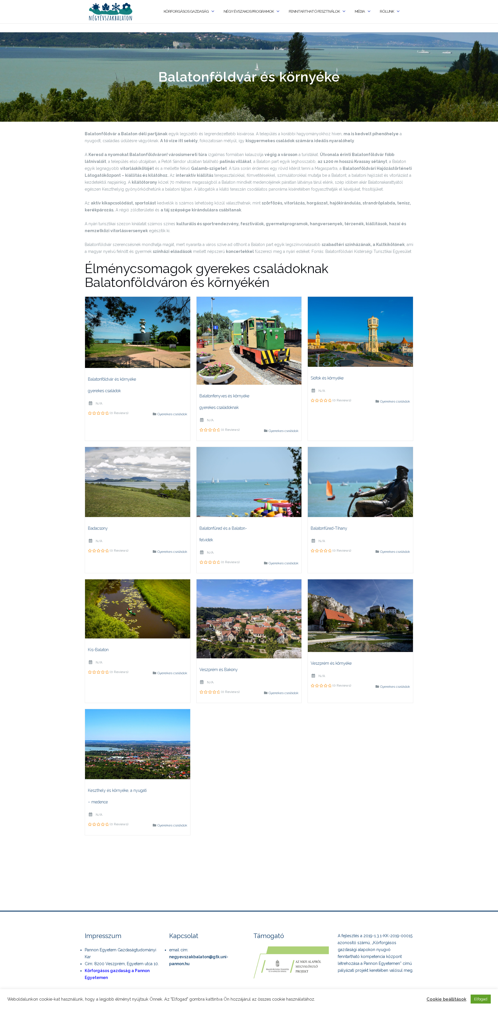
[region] (249, 77)
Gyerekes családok (172, 414)
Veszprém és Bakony (218, 669)
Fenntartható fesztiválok (314, 11)
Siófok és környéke (327, 378)
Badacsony (98, 528)
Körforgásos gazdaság (186, 11)
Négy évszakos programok (249, 11)
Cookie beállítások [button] (446, 999)
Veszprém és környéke (331, 663)
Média (360, 11)
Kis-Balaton (98, 649)
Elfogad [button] (480, 999)
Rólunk (387, 11)
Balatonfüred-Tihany (329, 528)
